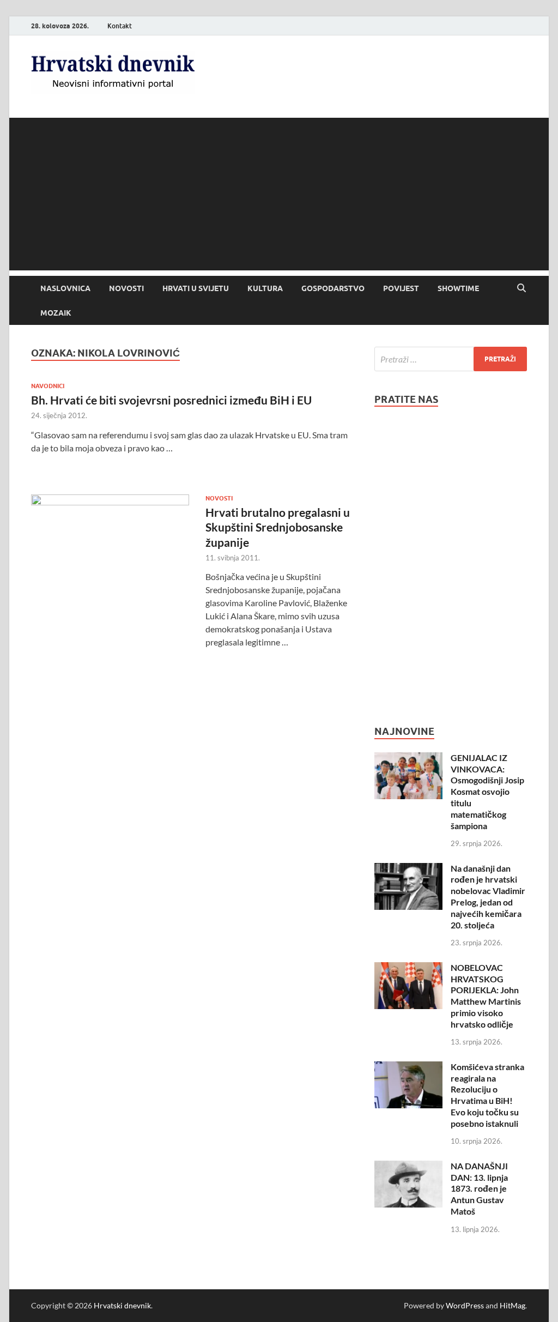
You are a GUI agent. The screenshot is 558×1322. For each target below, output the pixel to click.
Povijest (401, 288)
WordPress (465, 1305)
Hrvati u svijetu (195, 288)
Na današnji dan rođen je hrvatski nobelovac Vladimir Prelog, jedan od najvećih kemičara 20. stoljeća (488, 896)
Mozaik (55, 313)
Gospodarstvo (333, 288)
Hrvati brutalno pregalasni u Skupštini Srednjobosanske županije (277, 527)
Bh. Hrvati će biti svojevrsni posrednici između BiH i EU (171, 400)
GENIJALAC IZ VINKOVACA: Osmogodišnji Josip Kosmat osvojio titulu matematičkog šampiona (487, 791)
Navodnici (47, 386)
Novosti (126, 288)
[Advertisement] (279, 194)
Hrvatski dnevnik (122, 1305)
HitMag (512, 1305)
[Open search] (521, 288)
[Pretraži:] (450, 359)
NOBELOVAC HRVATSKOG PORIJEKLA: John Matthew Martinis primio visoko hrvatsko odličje (486, 995)
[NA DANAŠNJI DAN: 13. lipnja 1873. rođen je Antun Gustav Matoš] (408, 1167)
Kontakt (119, 26)
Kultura (265, 288)
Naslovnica (65, 288)
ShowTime (458, 288)
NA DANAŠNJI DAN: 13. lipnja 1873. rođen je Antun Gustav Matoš (479, 1188)
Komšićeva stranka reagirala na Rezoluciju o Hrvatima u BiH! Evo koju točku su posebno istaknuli (487, 1094)
